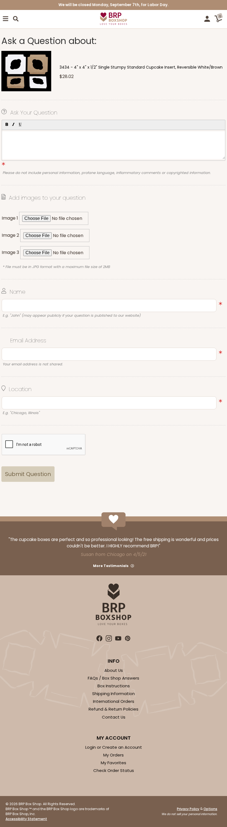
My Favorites (113, 763)
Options (210, 809)
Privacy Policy (188, 809)
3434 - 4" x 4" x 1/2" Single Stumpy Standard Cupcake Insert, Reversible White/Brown (141, 67)
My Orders (113, 755)
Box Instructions (113, 686)
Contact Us (113, 717)
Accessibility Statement (26, 818)
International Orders (113, 701)
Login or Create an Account (113, 747)
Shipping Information (113, 693)
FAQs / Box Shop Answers (113, 678)
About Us (113, 670)
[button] (6, 124)
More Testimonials (110, 565)
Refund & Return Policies (113, 709)
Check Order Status (113, 770)
